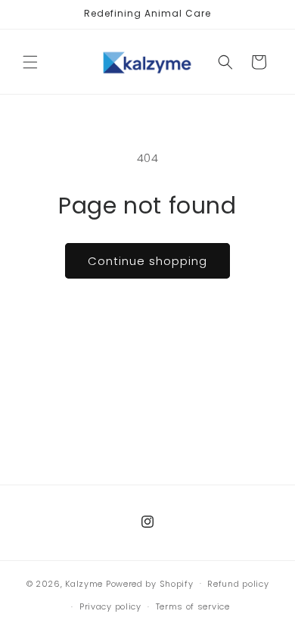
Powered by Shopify (150, 583)
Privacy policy (110, 606)
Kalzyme (84, 583)
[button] (30, 62)
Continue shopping (147, 261)
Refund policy (238, 584)
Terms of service (193, 606)
